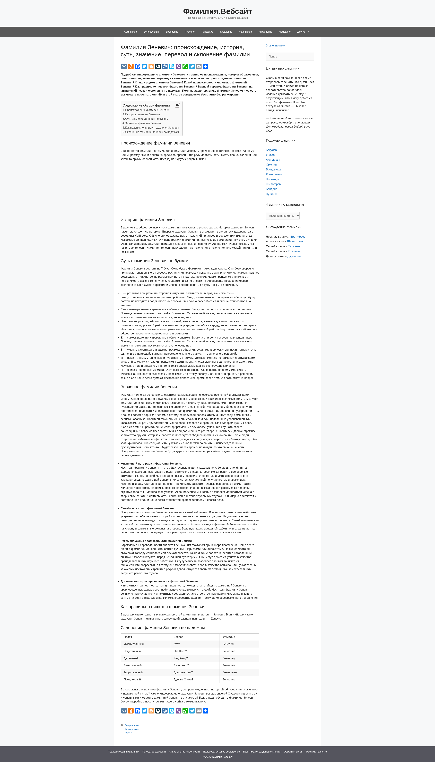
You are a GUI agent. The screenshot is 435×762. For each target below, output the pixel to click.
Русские (190, 31)
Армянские (130, 31)
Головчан (294, 251)
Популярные (132, 725)
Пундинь (271, 194)
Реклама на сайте (316, 751)
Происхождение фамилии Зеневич (147, 109)
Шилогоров (273, 184)
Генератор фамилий (154, 751)
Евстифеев (297, 236)
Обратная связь (293, 751)
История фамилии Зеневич (142, 114)
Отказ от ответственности (184, 751)
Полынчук (272, 179)
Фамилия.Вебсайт (217, 11)
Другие (301, 31)
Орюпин (271, 164)
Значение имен (276, 45)
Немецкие (285, 31)
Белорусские (151, 31)
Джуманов (294, 256)
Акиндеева (273, 159)
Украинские (265, 31)
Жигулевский (132, 729)
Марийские (245, 31)
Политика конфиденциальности (261, 751)
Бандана (271, 189)
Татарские (207, 31)
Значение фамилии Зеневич (143, 123)
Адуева (129, 732)
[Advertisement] (190, 189)
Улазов (270, 154)
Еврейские (172, 31)
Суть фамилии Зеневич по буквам (146, 118)
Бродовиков (274, 169)
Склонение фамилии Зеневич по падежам (152, 131)
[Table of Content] (177, 105)
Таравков (294, 246)
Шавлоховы (295, 241)
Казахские (226, 31)
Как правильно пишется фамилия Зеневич (152, 127)
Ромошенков (274, 174)
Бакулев (271, 150)
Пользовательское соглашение (221, 751)
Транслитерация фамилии (123, 751)
